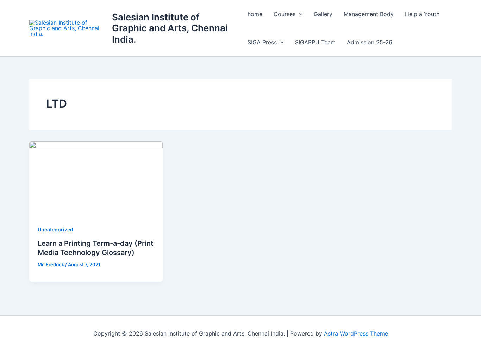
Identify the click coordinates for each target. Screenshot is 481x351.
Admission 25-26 (369, 42)
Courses (284, 14)
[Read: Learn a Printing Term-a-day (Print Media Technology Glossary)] (96, 178)
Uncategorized (55, 229)
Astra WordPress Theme (356, 333)
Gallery (323, 14)
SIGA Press (262, 42)
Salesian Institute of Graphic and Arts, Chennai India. (170, 28)
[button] (298, 14)
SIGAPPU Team (315, 42)
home (255, 14)
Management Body (369, 14)
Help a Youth (422, 14)
